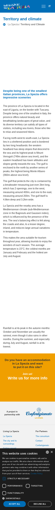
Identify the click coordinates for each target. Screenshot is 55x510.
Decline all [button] (40, 504)
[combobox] (47, 452)
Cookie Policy (36, 473)
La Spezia (7, 436)
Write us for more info (27, 378)
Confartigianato (42, 445)
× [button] (51, 452)
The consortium (42, 436)
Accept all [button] (14, 504)
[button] (27, 498)
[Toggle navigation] (43, 6)
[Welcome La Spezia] (16, 6)
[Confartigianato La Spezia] (38, 413)
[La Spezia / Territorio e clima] (24, 24)
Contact (39, 441)
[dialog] (27, 479)
